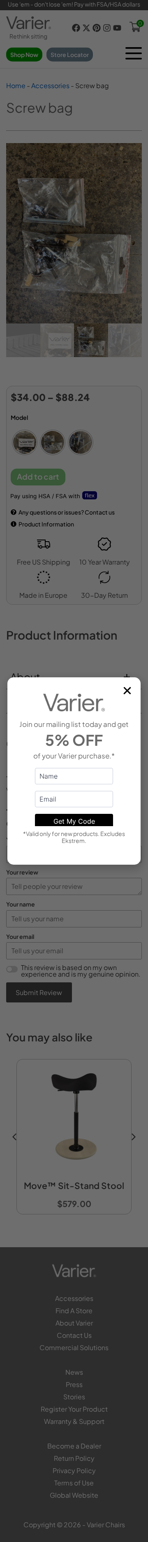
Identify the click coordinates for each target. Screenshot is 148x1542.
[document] (74, 771)
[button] (127, 691)
